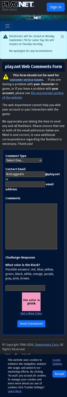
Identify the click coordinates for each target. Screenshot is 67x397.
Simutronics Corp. (47, 344)
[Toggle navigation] (7, 26)
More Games (9, 9)
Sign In (56, 7)
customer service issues (26, 79)
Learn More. (15, 391)
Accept (59, 374)
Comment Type (15, 156)
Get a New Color (31, 313)
